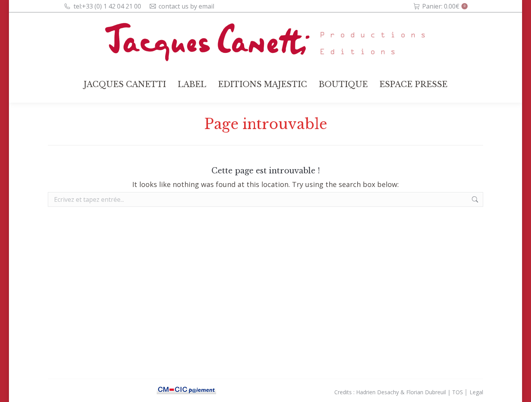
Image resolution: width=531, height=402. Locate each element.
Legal (476, 392)
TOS (457, 392)
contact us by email (186, 6)
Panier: (443, 6)
